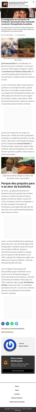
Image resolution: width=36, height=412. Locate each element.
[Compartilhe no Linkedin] (7, 323)
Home (17, 386)
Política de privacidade (17, 402)
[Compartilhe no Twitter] (16, 323)
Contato (17, 394)
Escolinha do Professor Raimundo (12, 328)
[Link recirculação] (5, 4)
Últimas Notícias (17, 398)
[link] (10, 345)
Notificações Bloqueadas (18, 370)
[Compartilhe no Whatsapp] (12, 323)
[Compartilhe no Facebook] (3, 323)
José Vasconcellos (7, 332)
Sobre (17, 390)
